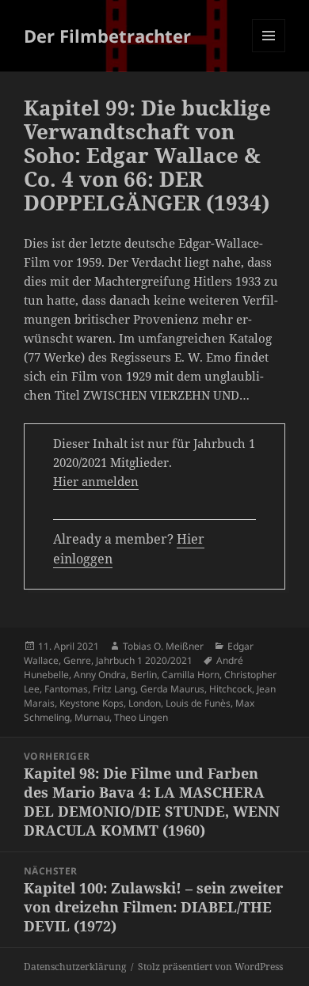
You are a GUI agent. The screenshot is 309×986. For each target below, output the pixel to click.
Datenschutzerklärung (75, 966)
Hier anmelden (96, 481)
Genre (77, 660)
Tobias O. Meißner (163, 646)
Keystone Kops (91, 703)
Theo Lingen (141, 717)
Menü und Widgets (269, 51)
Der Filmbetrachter (107, 35)
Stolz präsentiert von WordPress (210, 966)
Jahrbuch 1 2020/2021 (144, 660)
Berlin (144, 674)
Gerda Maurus (172, 689)
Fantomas (66, 689)
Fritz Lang (114, 689)
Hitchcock (230, 689)
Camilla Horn (190, 674)
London (144, 703)
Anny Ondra (100, 674)
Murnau (91, 717)
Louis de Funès (198, 703)
